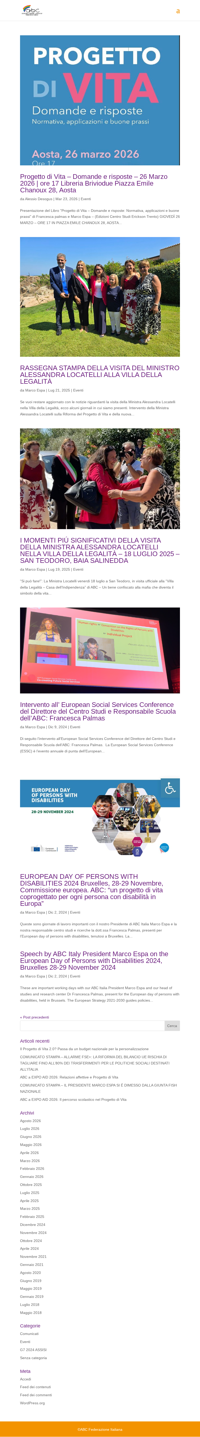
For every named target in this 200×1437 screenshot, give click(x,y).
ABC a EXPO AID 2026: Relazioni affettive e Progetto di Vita (69, 1077)
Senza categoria (33, 1358)
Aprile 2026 (29, 1153)
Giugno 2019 (30, 1281)
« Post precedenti (34, 1017)
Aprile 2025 (29, 1201)
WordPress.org (32, 1403)
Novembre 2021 (33, 1256)
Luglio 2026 (29, 1128)
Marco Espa (35, 390)
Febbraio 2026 (32, 1168)
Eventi (86, 199)
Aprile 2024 (29, 1248)
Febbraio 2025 (32, 1217)
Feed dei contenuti (35, 1387)
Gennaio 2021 (31, 1265)
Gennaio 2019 (31, 1296)
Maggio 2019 (31, 1288)
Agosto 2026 (30, 1121)
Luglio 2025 (29, 1193)
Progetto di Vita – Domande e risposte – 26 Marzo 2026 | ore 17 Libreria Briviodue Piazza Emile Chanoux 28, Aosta (93, 183)
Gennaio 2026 (31, 1177)
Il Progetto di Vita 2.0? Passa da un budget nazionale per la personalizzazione (84, 1049)
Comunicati (29, 1334)
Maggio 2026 (31, 1145)
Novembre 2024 (33, 1233)
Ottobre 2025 (31, 1185)
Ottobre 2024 (31, 1241)
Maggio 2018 (31, 1313)
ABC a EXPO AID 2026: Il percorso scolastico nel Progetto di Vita (73, 1099)
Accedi (25, 1379)
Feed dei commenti (36, 1395)
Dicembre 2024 (32, 1225)
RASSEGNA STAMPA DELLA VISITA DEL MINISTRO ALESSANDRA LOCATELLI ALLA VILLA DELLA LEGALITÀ (99, 374)
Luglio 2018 (29, 1305)
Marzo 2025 (30, 1208)
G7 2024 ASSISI (33, 1350)
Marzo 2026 (30, 1161)
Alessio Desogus (38, 199)
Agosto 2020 (30, 1273)
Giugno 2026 (30, 1137)
